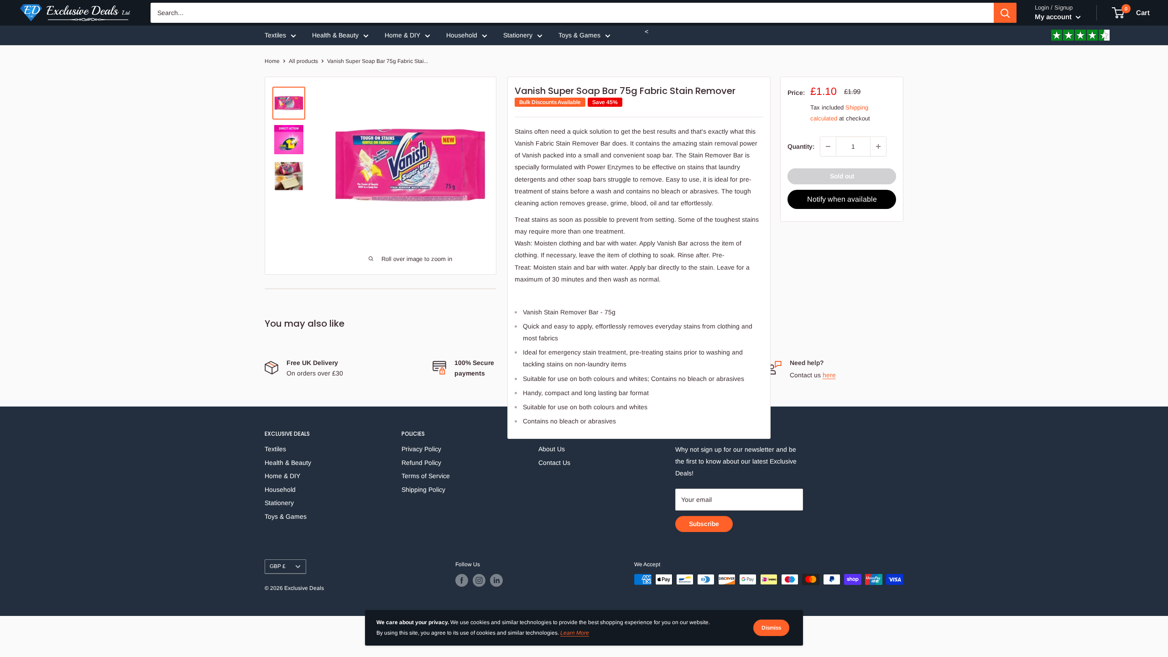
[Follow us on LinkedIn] (496, 580)
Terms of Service (426, 476)
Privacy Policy (421, 449)
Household (461, 35)
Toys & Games (579, 35)
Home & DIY (402, 35)
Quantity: (800, 146)
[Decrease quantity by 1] (828, 146)
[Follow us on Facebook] (461, 580)
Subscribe (704, 523)
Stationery (517, 35)
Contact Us (554, 462)
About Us (551, 449)
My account (1054, 17)
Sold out (842, 176)
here (829, 375)
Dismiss (771, 628)
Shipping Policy (423, 489)
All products (303, 61)
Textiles (275, 35)
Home (272, 61)
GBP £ (278, 566)
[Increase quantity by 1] (878, 146)
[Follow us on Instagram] (479, 580)
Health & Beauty (335, 35)
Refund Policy (421, 462)
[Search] (1005, 13)
